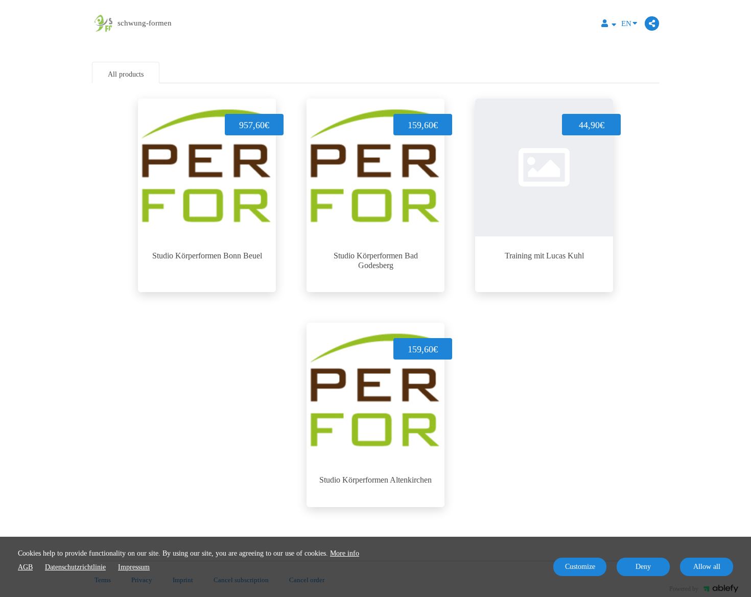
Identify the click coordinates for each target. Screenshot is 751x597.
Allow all (706, 566)
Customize (580, 566)
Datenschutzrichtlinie (75, 567)
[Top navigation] (608, 24)
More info (344, 553)
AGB (25, 567)
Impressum (134, 567)
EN (626, 23)
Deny (643, 566)
